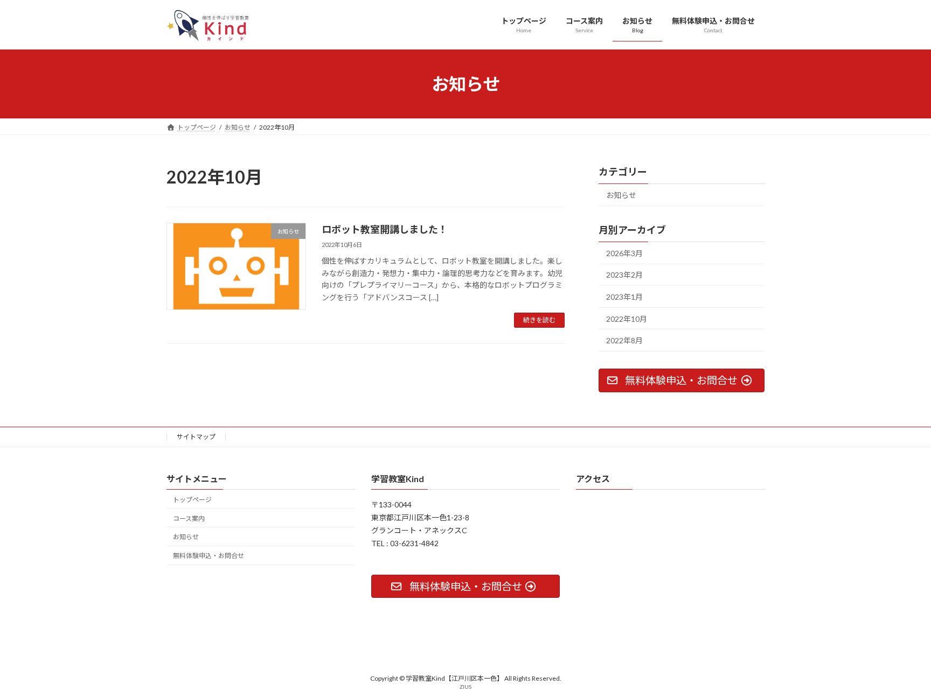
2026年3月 (624, 253)
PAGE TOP (899, 668)
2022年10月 (626, 318)
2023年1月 (624, 296)
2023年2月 (624, 275)
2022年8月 (624, 340)
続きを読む (539, 320)
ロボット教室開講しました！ (385, 229)
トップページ (192, 500)
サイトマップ (196, 437)
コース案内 (189, 518)
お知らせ (621, 195)
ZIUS (465, 686)
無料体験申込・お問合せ (208, 556)
